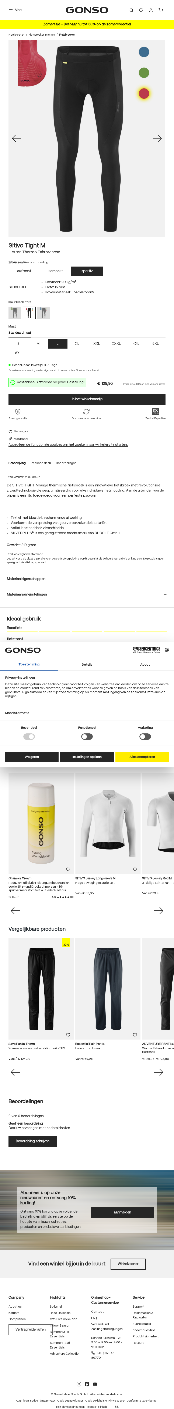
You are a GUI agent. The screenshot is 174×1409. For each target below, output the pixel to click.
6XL (18, 353)
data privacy (47, 1401)
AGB (19, 1401)
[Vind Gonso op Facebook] (87, 1384)
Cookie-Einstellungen (70, 1401)
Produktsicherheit (146, 1336)
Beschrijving (17, 463)
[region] (87, 138)
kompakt (56, 271)
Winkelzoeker (128, 1264)
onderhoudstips (144, 1330)
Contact (97, 1311)
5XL (155, 343)
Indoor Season (60, 1325)
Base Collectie (60, 1313)
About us (15, 1306)
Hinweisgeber (116, 1401)
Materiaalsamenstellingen (27, 594)
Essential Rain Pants (90, 1044)
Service (139, 1297)
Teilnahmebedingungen (70, 1407)
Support (139, 1306)
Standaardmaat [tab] (19, 332)
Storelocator (142, 1323)
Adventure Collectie (64, 1353)
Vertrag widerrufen (30, 1329)
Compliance (17, 1319)
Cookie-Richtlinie (96, 1401)
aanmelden (122, 1212)
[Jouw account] (151, 10)
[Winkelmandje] (161, 10)
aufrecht (24, 271)
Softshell (56, 1306)
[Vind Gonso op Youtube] (95, 1384)
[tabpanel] (87, 287)
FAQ (94, 1318)
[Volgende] (157, 138)
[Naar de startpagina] (87, 10)
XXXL (116, 343)
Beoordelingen (66, 463)
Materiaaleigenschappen (26, 579)
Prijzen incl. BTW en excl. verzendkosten (144, 384)
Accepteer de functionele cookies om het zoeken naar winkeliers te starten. (68, 444)
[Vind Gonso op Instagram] (79, 1384)
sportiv (87, 271)
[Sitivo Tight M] (86, 138)
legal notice (30, 1401)
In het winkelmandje (87, 399)
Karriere (13, 1313)
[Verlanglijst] (141, 10)
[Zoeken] (131, 10)
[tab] (24, 272)
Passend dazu (41, 463)
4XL (136, 343)
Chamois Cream (19, 878)
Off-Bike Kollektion (63, 1319)
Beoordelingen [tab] (25, 1101)
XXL (96, 343)
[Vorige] (16, 138)
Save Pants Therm (21, 1044)
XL (77, 343)
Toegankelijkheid (97, 1407)
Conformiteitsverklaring (142, 1401)
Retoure (138, 1342)
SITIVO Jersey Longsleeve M (95, 878)
